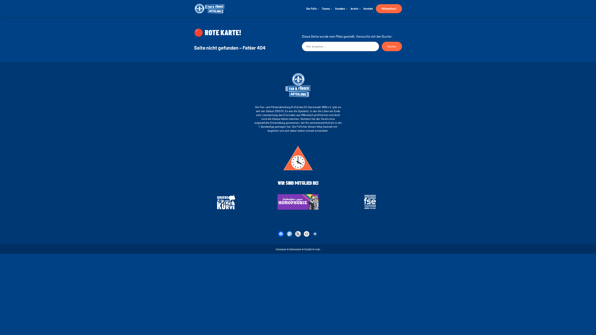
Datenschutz (295, 249)
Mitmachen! (389, 8)
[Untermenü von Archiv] (360, 9)
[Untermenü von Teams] (331, 9)
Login (317, 249)
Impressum (281, 249)
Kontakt (308, 249)
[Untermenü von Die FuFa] (318, 9)
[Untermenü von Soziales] (347, 9)
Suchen (391, 46)
